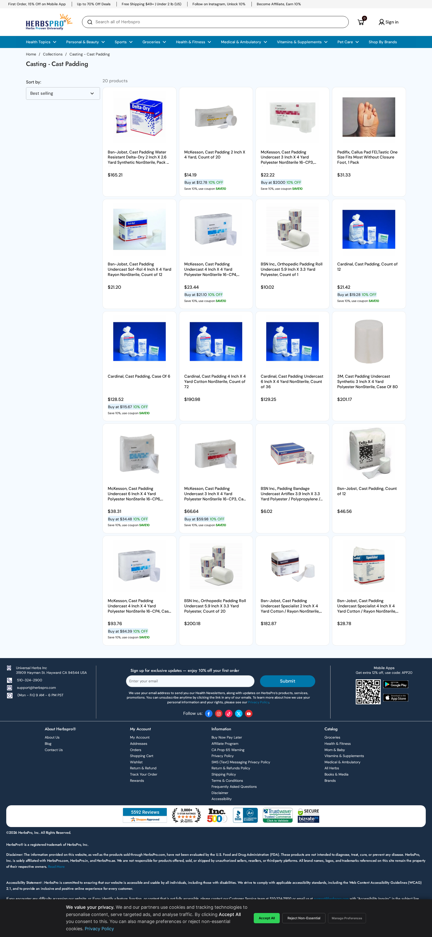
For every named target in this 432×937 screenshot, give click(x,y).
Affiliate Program (225, 743)
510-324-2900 (29, 680)
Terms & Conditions (227, 780)
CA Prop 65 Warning (228, 750)
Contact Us (54, 750)
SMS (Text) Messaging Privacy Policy (241, 762)
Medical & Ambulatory (342, 762)
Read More (56, 866)
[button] (361, 22)
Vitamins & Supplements (344, 756)
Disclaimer (220, 793)
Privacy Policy (223, 756)
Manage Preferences (347, 918)
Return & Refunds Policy (231, 768)
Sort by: (33, 82)
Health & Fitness (337, 743)
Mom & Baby (334, 750)
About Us (52, 737)
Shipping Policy (224, 774)
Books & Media (336, 774)
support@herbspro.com (36, 687)
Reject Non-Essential (304, 918)
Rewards (137, 780)
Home (31, 54)
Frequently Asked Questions (234, 786)
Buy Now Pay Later (227, 737)
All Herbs (331, 768)
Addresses (138, 743)
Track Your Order (143, 774)
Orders (135, 750)
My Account (140, 737)
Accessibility (222, 799)
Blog (48, 743)
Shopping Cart (141, 756)
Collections (52, 54)
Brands (330, 780)
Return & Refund (143, 768)
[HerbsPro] (49, 22)
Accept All (267, 918)
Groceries (332, 737)
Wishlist (136, 762)
